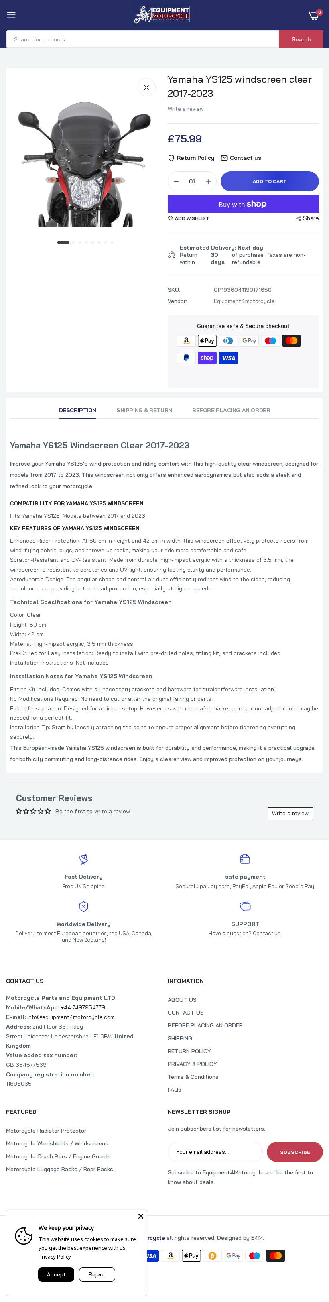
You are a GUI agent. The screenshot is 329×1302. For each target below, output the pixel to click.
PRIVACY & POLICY (192, 1064)
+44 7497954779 (83, 1007)
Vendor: (177, 301)
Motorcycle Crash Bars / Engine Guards (58, 1156)
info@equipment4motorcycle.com (71, 1017)
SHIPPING (180, 1038)
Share (311, 218)
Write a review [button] (290, 813)
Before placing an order (231, 410)
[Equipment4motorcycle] (163, 15)
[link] (307, 1252)
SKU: (174, 289)
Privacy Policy (55, 1256)
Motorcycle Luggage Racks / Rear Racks (59, 1169)
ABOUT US (182, 999)
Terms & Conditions (193, 1076)
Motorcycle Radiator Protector (46, 1130)
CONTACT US (186, 1012)
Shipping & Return (144, 410)
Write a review (186, 109)
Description (77, 410)
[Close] (141, 1216)
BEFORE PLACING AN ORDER (205, 1025)
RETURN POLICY (189, 1051)
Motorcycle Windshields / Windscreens (57, 1143)
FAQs (174, 1089)
